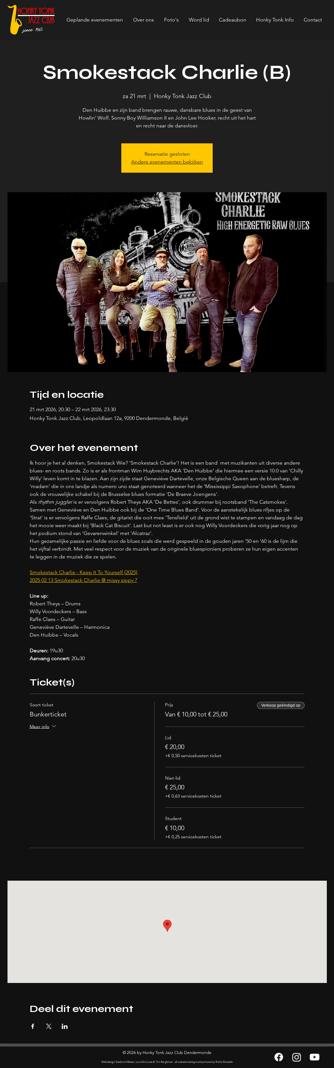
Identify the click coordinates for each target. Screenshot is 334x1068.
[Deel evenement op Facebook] (33, 1026)
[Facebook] (278, 1057)
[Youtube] (314, 1057)
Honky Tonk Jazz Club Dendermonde (177, 1052)
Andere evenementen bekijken (167, 162)
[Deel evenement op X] (49, 1026)
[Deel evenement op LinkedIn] (65, 1026)
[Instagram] (296, 1057)
